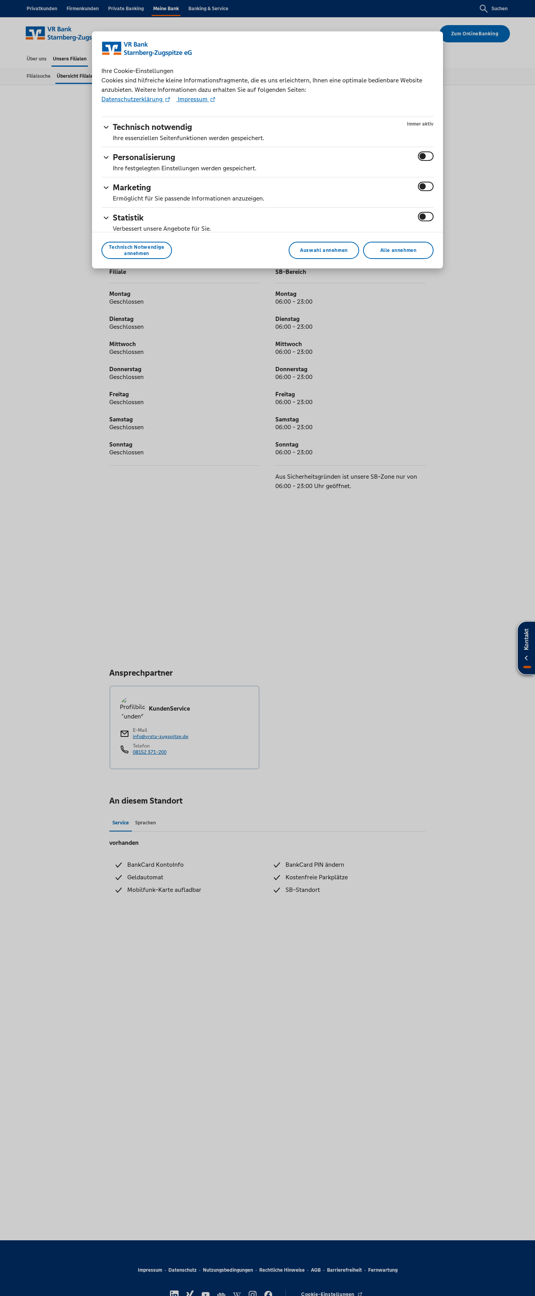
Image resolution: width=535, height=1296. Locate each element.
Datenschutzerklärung (132, 99)
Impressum (192, 99)
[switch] (426, 156)
